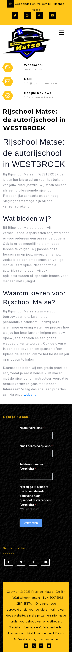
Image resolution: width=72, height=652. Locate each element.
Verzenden (31, 523)
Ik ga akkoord (31, 508)
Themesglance (47, 639)
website (30, 394)
